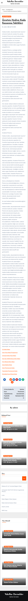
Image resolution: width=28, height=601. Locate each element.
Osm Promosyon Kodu (8, 368)
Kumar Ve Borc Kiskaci (11, 582)
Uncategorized (7, 16)
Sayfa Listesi (5, 506)
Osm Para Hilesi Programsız (10, 352)
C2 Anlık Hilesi (6, 349)
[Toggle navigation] (2, 3)
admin (5, 27)
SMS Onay (4, 510)
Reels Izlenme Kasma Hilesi (9, 503)
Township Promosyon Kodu (9, 371)
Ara (3, 473)
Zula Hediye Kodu (7, 365)
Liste (3, 495)
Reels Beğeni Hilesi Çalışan (9, 499)
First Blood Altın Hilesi (8, 361)
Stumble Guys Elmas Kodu (9, 374)
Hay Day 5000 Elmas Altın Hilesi (11, 358)
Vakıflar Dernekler (15, 2)
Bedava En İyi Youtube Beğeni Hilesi (12, 486)
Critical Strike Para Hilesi (9, 355)
